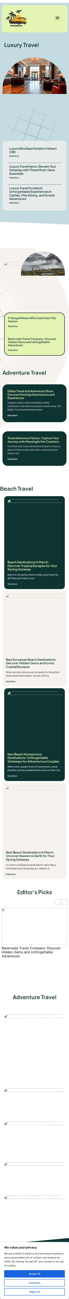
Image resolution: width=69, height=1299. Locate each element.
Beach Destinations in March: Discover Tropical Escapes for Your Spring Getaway (32, 565)
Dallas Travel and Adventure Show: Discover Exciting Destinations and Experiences (31, 394)
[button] (57, 18)
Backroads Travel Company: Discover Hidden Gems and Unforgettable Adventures (32, 342)
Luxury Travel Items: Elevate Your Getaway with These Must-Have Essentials (32, 169)
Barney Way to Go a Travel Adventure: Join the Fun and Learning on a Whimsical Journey (34, 1129)
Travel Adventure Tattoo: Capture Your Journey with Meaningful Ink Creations (33, 439)
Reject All (34, 1291)
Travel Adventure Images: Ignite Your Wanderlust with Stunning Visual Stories (34, 1093)
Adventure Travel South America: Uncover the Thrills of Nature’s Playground (31, 1164)
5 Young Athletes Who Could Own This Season (32, 319)
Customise (34, 1282)
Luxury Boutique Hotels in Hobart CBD (33, 150)
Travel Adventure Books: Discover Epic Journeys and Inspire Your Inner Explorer (33, 1057)
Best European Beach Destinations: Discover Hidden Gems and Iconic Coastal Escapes (31, 663)
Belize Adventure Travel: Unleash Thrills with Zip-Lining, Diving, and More (31, 1200)
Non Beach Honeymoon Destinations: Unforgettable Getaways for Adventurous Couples (33, 757)
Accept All (34, 1273)
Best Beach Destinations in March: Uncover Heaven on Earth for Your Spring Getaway (30, 855)
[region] (34, 1270)
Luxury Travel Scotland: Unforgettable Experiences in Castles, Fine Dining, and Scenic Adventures (32, 193)
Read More (14, 156)
